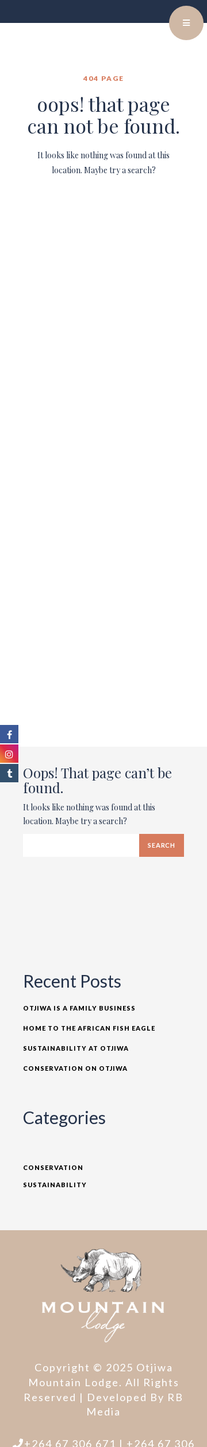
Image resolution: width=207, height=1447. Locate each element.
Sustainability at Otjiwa (76, 1048)
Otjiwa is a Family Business (79, 1008)
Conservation (53, 1167)
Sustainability (55, 1184)
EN (158, 17)
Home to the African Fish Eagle (89, 1028)
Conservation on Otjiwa (75, 1068)
